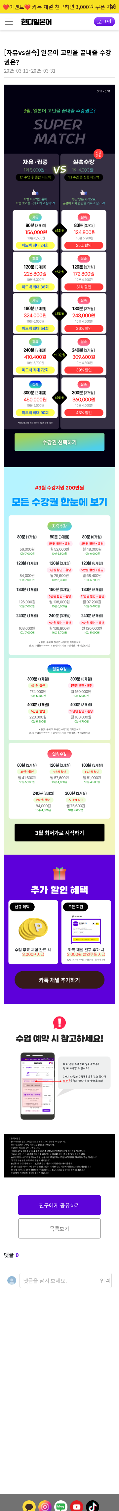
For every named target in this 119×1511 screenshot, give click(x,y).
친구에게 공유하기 (59, 1205)
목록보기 (59, 1228)
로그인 (104, 21)
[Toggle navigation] (9, 22)
